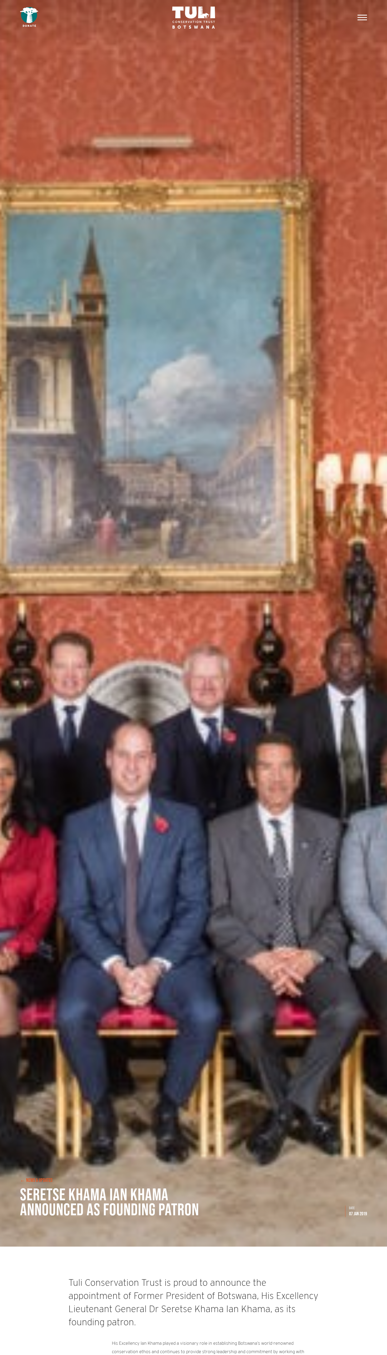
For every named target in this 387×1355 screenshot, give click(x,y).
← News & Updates (36, 1180)
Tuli (193, 17)
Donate (29, 17)
